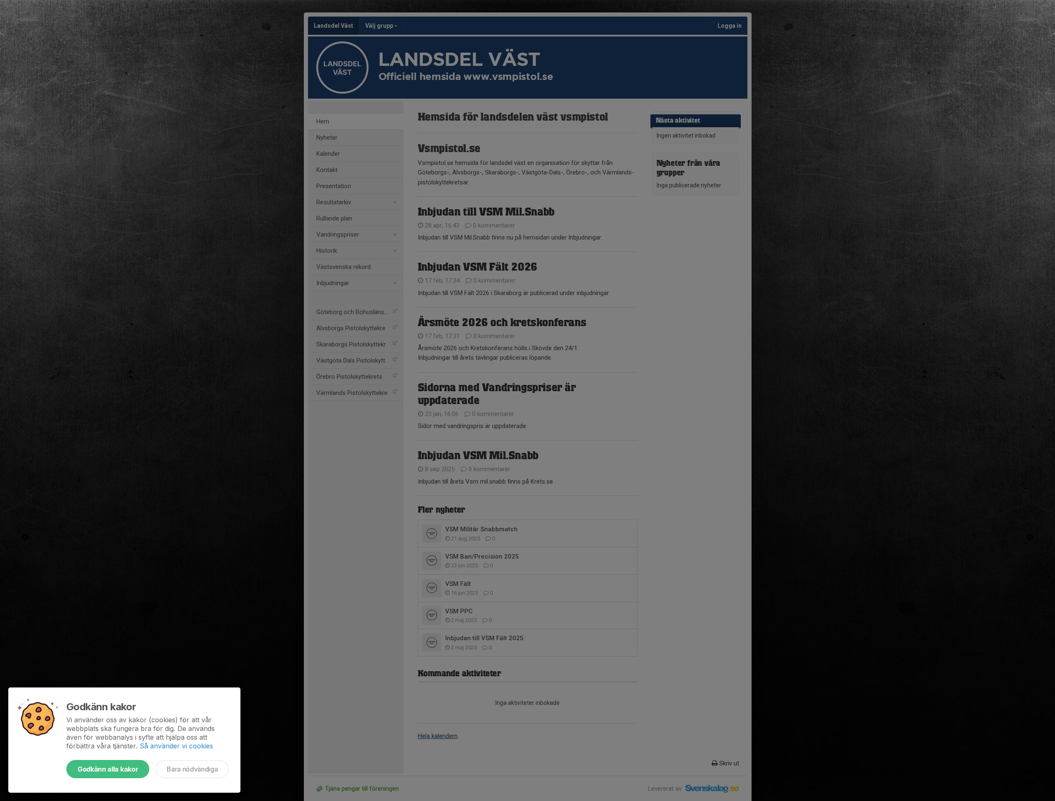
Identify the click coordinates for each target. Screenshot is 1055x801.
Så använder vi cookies (176, 746)
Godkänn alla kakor (108, 769)
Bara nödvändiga (192, 769)
